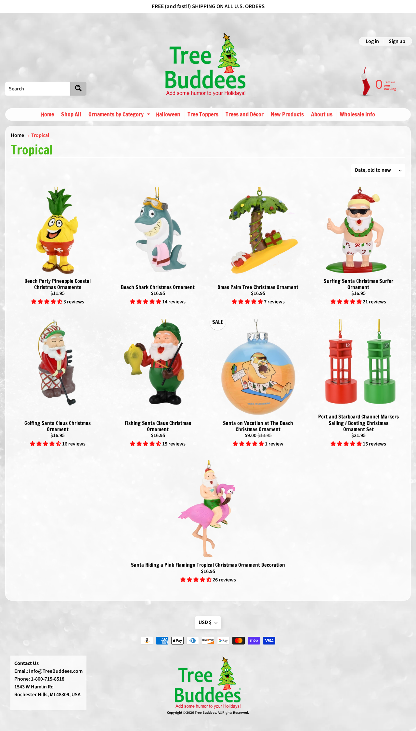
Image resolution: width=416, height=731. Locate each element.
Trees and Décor (245, 114)
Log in (372, 41)
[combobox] (37, 89)
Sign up (397, 41)
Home (47, 114)
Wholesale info (357, 114)
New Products (287, 114)
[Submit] (78, 89)
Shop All (71, 114)
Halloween (168, 114)
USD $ (205, 622)
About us (321, 114)
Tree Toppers (203, 114)
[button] (47, 301)
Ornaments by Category (120, 115)
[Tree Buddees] (205, 64)
